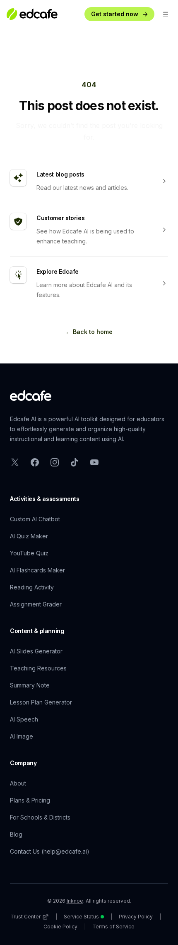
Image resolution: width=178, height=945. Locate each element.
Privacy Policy (136, 916)
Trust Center (25, 916)
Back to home (89, 331)
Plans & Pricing (30, 800)
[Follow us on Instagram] (55, 462)
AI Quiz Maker (29, 536)
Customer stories (60, 217)
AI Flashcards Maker (37, 570)
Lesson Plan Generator (41, 702)
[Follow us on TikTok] (74, 462)
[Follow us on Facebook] (35, 462)
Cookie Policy (60, 926)
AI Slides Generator (36, 651)
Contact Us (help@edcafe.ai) (49, 851)
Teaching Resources (38, 668)
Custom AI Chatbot (35, 519)
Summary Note (30, 685)
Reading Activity (32, 587)
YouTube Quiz (29, 553)
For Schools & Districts (40, 817)
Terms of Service (113, 926)
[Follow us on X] (15, 462)
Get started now (119, 13)
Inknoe (75, 901)
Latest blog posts (60, 174)
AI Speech (24, 719)
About (18, 783)
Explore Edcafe (57, 271)
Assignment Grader (36, 604)
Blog (16, 834)
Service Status (81, 916)
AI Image (21, 736)
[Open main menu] (165, 14)
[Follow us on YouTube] (94, 462)
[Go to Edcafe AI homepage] (30, 395)
